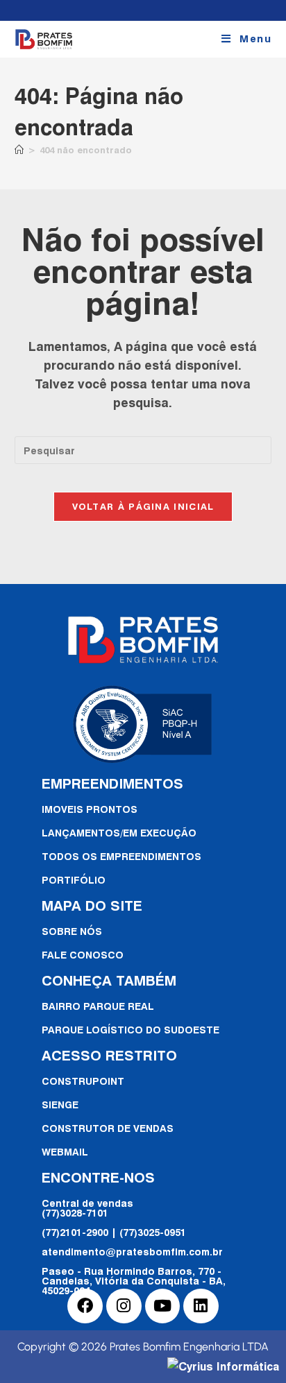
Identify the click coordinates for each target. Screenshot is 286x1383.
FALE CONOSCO (83, 955)
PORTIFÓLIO (74, 880)
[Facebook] (85, 1306)
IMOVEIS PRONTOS (89, 809)
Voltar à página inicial (143, 506)
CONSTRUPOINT (83, 1081)
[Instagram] (124, 1306)
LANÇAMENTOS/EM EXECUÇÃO (119, 833)
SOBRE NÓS (72, 931)
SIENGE (60, 1104)
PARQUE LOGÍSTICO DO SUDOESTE (130, 1030)
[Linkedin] (201, 1306)
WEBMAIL (65, 1152)
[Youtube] (162, 1306)
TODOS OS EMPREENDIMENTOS (121, 856)
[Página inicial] (19, 149)
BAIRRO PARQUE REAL (98, 1006)
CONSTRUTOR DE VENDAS (108, 1128)
